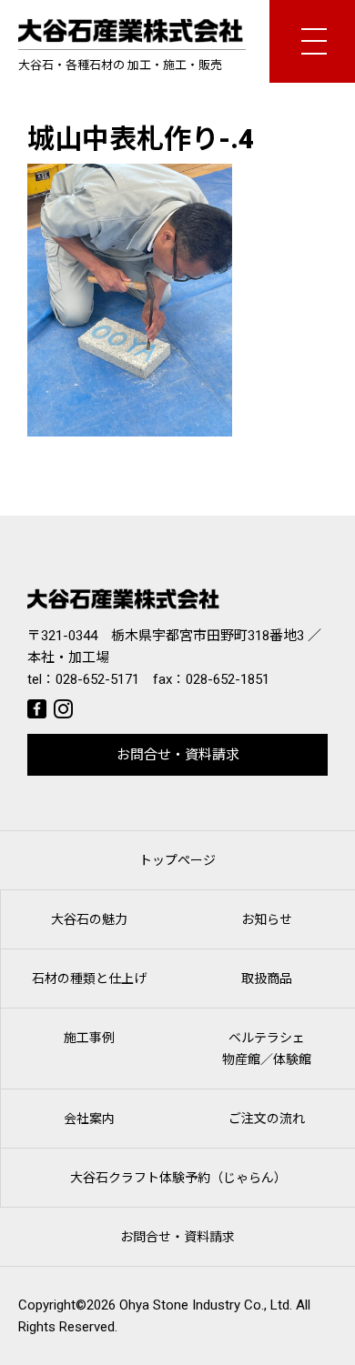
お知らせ (266, 919)
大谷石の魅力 (89, 919)
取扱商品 (266, 978)
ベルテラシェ (266, 1048)
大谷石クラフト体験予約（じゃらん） (178, 1177)
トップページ (177, 860)
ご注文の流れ (266, 1118)
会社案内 (89, 1118)
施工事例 (89, 1037)
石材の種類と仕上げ (89, 978)
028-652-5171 (97, 679)
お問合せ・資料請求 (178, 755)
